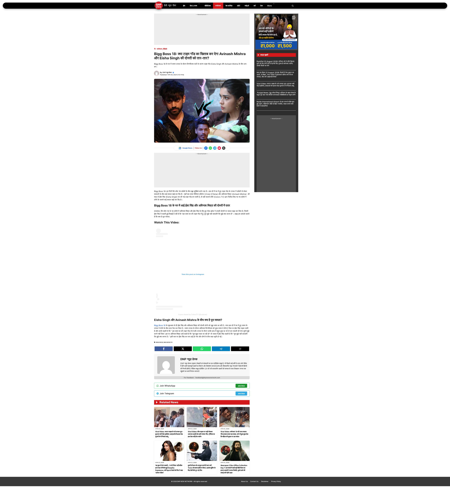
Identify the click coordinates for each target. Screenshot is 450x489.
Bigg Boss (159, 342)
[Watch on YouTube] (219, 148)
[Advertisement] (196, 21)
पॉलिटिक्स (208, 6)
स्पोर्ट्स (247, 6)
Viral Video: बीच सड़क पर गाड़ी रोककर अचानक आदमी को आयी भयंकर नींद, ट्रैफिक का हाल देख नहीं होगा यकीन (201, 434)
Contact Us (254, 481)
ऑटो (238, 6)
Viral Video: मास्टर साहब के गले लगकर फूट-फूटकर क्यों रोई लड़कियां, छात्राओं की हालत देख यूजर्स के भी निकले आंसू (169, 434)
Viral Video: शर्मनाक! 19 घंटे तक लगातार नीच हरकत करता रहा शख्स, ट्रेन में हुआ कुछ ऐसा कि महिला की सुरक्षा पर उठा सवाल (234, 434)
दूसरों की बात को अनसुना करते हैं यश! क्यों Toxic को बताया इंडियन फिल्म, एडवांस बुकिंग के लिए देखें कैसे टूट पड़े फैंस (202, 467)
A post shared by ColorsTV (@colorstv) (192, 314)
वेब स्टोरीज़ (229, 6)
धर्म (255, 6)
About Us (244, 481)
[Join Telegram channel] (214, 148)
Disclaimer (265, 481)
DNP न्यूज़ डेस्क (167, 72)
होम (184, 6)
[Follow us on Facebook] (206, 148)
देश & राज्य (193, 6)
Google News (187, 148)
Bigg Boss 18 (159, 325)
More (269, 6)
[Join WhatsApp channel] (210, 148)
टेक (261, 6)
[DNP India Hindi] (165, 5)
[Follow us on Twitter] (223, 148)
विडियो (165, 49)
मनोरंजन (218, 6)
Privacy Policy (276, 481)
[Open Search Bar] (292, 6)
